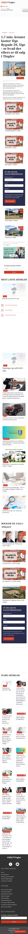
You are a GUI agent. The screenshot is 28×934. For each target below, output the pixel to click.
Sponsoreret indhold (6, 907)
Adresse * (7, 188)
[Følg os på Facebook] (10, 864)
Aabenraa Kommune (6, 900)
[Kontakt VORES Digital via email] (17, 864)
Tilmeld (14, 272)
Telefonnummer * (9, 177)
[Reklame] (14, 252)
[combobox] (5, 191)
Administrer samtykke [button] (6, 881)
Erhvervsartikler (5, 898)
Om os (2, 872)
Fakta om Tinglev (5, 896)
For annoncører (5, 874)
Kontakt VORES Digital (6, 879)
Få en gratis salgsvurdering (8, 902)
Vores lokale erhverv (6, 891)
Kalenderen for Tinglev (7, 894)
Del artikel (19, 78)
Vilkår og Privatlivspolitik (7, 876)
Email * (6, 183)
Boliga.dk (8, 245)
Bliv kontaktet (10, 201)
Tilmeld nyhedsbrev (20, 931)
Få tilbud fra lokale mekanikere (9, 904)
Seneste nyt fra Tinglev (6, 889)
